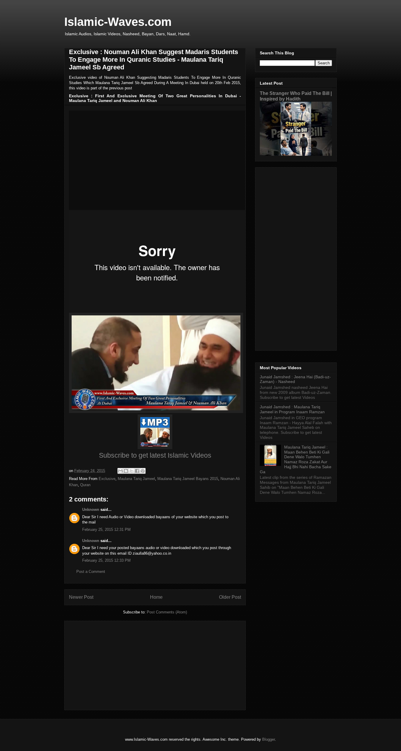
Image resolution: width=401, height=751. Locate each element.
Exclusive (107, 478)
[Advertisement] (155, 664)
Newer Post (81, 597)
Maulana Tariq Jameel (136, 478)
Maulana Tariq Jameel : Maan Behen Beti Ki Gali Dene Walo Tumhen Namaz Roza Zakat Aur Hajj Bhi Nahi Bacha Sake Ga (295, 459)
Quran (85, 485)
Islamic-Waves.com (118, 21)
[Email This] (120, 471)
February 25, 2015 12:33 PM (106, 560)
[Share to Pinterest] (143, 471)
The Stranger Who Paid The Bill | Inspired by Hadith (296, 96)
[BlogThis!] (126, 471)
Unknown (90, 509)
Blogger (268, 739)
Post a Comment (90, 571)
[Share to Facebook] (137, 471)
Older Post (230, 597)
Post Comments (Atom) (167, 612)
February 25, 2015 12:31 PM (106, 529)
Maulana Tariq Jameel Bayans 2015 (187, 478)
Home (156, 597)
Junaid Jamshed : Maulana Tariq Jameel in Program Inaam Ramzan (292, 409)
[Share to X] (131, 471)
